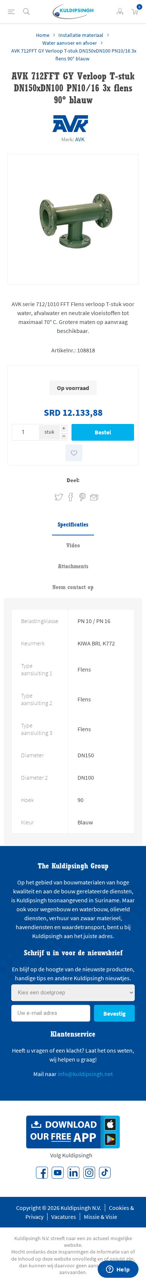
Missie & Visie (100, 1216)
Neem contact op (73, 587)
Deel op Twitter (59, 497)
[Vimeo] (73, 1172)
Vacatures (63, 1216)
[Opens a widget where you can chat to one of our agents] (118, 1270)
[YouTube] (57, 1172)
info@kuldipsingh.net (85, 1074)
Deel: (73, 480)
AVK (80, 139)
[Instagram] (89, 1172)
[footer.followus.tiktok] (105, 1172)
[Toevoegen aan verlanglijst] (74, 452)
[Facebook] (42, 1172)
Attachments (73, 566)
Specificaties (73, 524)
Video (73, 545)
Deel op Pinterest (82, 497)
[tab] (73, 525)
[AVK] (70, 123)
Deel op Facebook (71, 497)
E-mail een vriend (91, 496)
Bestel (103, 432)
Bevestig (114, 1013)
